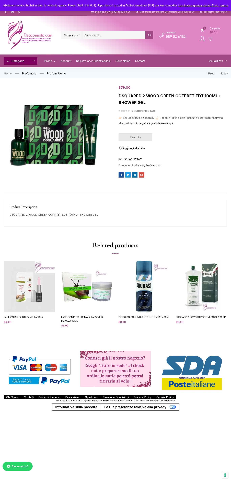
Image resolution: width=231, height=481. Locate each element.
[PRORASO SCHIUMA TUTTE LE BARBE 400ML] (144, 286)
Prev (211, 73)
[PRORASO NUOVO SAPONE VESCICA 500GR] (201, 286)
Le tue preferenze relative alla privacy (135, 407)
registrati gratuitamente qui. (156, 123)
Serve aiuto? (20, 466)
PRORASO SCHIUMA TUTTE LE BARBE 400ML (144, 317)
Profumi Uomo (56, 73)
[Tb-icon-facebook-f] (6, 12)
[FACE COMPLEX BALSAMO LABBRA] (29, 286)
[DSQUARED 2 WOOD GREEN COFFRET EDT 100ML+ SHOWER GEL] (121, 175)
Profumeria (29, 73)
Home (8, 73)
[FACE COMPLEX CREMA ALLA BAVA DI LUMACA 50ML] (86, 286)
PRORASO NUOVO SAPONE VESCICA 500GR (201, 317)
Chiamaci (170, 33)
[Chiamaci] (161, 35)
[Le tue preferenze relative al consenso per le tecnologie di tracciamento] (225, 475)
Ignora (224, 5)
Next (223, 73)
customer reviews (143, 110)
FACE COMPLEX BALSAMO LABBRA (23, 317)
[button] (71, 35)
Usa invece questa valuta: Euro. (198, 5)
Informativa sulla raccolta (76, 407)
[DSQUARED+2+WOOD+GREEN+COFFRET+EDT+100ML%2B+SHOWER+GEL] (128, 175)
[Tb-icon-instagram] (12, 12)
